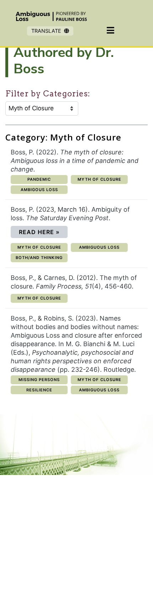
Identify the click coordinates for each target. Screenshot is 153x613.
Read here (43, 232)
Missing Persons (39, 379)
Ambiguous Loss (99, 247)
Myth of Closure (99, 179)
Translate (46, 31)
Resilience (39, 389)
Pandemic (40, 179)
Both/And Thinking (39, 257)
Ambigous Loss (39, 189)
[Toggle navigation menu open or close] (110, 30)
